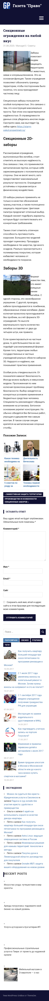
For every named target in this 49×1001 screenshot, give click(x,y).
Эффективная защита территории (24, 494)
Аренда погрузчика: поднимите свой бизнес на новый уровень (22, 907)
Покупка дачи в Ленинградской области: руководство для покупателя (23, 856)
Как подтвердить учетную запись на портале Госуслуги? (31, 732)
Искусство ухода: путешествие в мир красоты (22, 886)
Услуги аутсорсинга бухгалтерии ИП (22, 927)
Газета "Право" (27, 5)
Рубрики (36, 640)
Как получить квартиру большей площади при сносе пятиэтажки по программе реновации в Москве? (23, 658)
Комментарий (11, 528)
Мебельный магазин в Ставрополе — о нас (30, 971)
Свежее (25, 640)
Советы (31, 45)
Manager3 (21, 45)
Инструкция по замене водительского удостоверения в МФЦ (29, 717)
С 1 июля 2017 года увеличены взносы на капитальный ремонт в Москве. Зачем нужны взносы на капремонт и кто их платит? (24, 680)
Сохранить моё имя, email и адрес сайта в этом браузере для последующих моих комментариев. (24, 605)
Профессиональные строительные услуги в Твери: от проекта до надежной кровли (24, 951)
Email (6, 578)
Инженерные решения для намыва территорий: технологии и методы (24, 846)
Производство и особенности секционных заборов (21, 500)
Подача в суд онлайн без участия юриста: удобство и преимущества (20, 804)
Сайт (5, 590)
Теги (7, 645)
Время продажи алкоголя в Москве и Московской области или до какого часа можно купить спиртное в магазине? (24, 769)
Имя (6, 567)
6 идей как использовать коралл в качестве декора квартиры (21, 815)
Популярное (11, 640)
